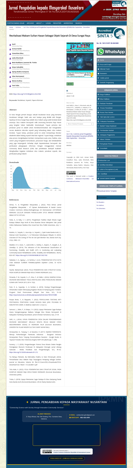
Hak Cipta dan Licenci (107, 117)
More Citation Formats (75, 124)
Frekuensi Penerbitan (107, 121)
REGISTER (57, 23)
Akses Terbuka (105, 139)
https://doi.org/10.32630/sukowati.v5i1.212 (23, 352)
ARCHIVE (30, 23)
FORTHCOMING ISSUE (15, 23)
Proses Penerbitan (106, 108)
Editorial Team (105, 69)
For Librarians (101, 208)
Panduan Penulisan (106, 103)
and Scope (105, 64)
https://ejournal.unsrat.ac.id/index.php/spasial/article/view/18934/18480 (33, 295)
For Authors (100, 205)
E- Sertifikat (103, 174)
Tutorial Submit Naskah (107, 178)
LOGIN (48, 23)
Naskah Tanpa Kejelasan (107, 126)
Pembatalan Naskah (107, 130)
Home (11, 27)
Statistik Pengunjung (107, 82)
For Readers (100, 202)
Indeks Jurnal (104, 78)
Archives (18, 27)
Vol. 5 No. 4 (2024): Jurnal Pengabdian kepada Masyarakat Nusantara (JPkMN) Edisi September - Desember (56, 27)
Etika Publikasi (104, 99)
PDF (70, 84)
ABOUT (39, 23)
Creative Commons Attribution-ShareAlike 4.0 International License (80, 178)
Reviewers (103, 73)
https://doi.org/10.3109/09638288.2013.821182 (31, 255)
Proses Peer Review (106, 112)
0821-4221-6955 (85, 417)
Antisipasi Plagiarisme (107, 135)
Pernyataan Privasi (106, 144)
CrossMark (103, 148)
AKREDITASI (68, 23)
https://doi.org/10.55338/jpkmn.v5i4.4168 (27, 94)
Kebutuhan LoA (104, 160)
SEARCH (78, 23)
